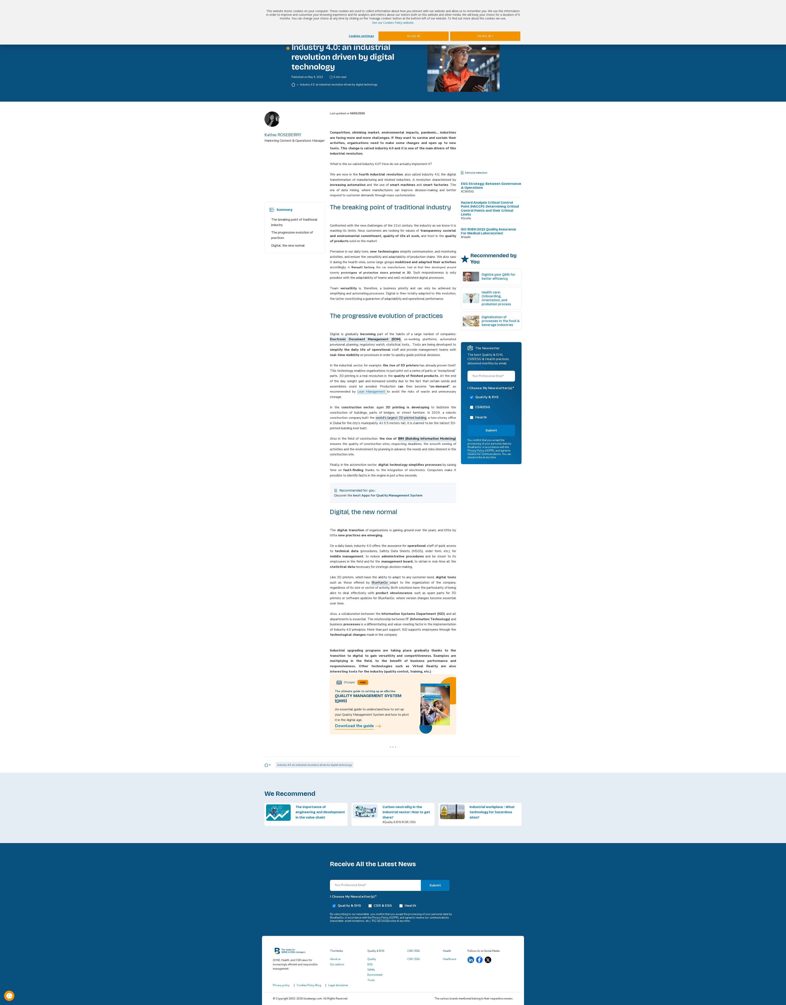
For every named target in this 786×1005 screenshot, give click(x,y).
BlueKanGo (381, 582)
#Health (466, 237)
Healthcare (449, 959)
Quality (371, 959)
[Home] (293, 84)
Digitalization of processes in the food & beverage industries (501, 321)
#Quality (466, 218)
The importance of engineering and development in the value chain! (320, 812)
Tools (371, 980)
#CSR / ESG (409, 822)
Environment (374, 975)
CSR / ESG (413, 959)
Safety (371, 969)
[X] (488, 959)
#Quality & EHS (392, 822)
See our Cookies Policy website (392, 23)
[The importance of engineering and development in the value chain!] (278, 814)
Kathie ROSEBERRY (282, 135)
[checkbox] (491, 407)
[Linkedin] (471, 959)
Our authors (337, 964)
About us (335, 959)
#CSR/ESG (467, 191)
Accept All (413, 36)
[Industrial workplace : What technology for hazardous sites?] (452, 814)
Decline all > (485, 36)
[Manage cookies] (9, 996)
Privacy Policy (476, 451)
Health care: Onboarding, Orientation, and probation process (496, 298)
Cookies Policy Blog (309, 985)
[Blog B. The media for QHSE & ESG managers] (299, 952)
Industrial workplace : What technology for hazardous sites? (492, 812)
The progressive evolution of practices (292, 235)
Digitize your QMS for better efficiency (498, 276)
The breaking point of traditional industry (294, 222)
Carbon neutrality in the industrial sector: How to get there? (406, 812)
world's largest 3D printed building (401, 417)
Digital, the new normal (288, 245)
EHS (370, 964)
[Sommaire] (272, 209)
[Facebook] (479, 959)
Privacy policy (281, 985)
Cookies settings (361, 36)
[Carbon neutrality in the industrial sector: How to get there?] (365, 814)
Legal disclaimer (338, 985)
